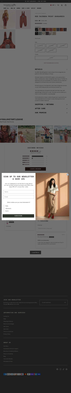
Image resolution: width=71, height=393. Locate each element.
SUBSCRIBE (18, 216)
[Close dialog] (68, 174)
